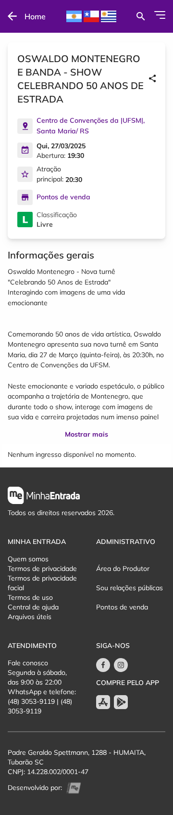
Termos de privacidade (42, 568)
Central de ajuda (33, 607)
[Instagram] (121, 665)
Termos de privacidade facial (42, 583)
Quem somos (28, 559)
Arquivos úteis (29, 616)
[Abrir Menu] (159, 15)
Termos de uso (30, 597)
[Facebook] (103, 665)
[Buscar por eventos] (140, 16)
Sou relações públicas (129, 587)
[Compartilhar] (152, 79)
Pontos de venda (122, 607)
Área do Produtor (122, 568)
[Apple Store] (103, 702)
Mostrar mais (86, 434)
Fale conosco (28, 663)
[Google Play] (121, 702)
